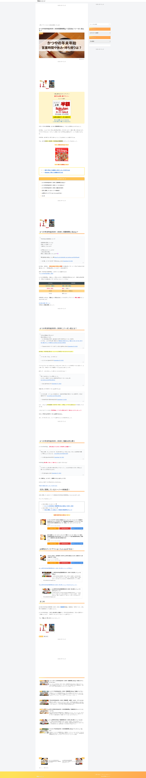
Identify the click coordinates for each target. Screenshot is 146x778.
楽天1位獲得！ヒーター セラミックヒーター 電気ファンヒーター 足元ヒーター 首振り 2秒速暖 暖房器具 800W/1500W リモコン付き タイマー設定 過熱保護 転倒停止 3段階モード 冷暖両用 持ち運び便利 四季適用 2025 (65, 536)
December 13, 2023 (56, 383)
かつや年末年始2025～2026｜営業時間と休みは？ (54, 182)
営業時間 (62, 607)
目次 (60, 178)
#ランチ (47, 342)
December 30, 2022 (59, 457)
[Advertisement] (62, 14)
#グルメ (67, 340)
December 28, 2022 (68, 261)
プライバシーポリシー (106, 774)
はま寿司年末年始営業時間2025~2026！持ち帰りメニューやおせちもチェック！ (58, 584)
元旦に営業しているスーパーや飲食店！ (51, 190)
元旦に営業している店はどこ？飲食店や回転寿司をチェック (58, 509)
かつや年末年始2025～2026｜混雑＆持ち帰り (52, 187)
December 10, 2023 (62, 399)
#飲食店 (60, 340)
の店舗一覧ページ (44, 303)
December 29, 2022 (73, 346)
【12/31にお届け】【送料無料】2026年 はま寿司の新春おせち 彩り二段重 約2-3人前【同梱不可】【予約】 (65, 556)
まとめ (43, 195)
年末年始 (41, 636)
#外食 (64, 340)
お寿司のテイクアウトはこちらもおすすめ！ (52, 193)
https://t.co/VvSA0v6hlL (60, 257)
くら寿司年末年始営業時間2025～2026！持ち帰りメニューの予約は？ (56, 568)
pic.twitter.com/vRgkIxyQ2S (61, 453)
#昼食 (50, 342)
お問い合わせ (98, 774)
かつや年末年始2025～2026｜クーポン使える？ (53, 185)
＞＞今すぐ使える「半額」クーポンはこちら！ (62, 121)
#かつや (75, 340)
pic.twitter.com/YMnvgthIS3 (54, 395)
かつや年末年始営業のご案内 (46, 273)
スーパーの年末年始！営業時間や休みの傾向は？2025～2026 (58, 506)
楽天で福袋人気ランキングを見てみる (48, 485)
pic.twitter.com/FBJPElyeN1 (72, 257)
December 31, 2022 (56, 473)
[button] (109, 24)
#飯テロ (71, 340)
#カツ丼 (79, 340)
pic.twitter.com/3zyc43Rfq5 (59, 342)
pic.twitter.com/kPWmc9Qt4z (48, 380)
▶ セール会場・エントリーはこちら (61, 119)
